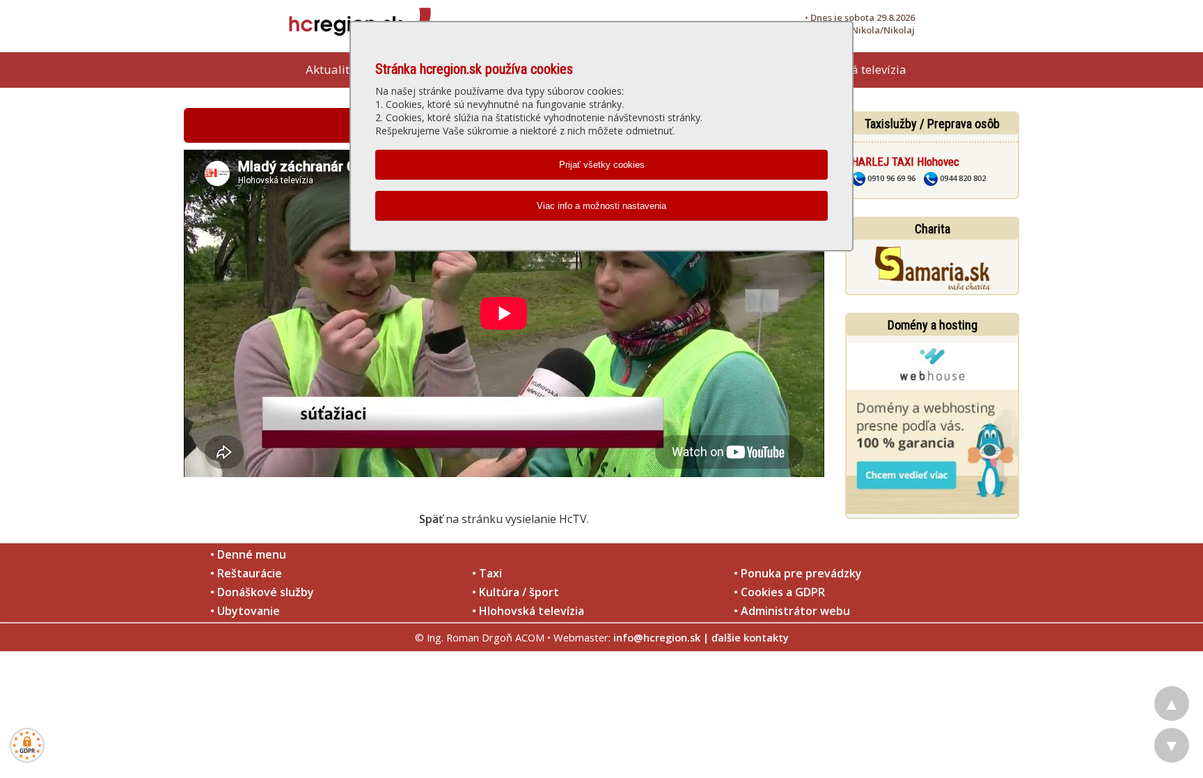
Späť (431, 519)
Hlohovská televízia (853, 69)
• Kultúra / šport (515, 592)
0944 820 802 (962, 178)
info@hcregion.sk (656, 637)
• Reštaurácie (246, 573)
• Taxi (487, 573)
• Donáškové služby (262, 592)
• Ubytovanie (245, 610)
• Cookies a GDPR (779, 592)
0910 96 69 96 (890, 178)
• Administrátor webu (792, 610)
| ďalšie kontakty (746, 637)
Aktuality (331, 69)
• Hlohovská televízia (528, 610)
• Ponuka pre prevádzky (798, 573)
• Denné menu (248, 554)
